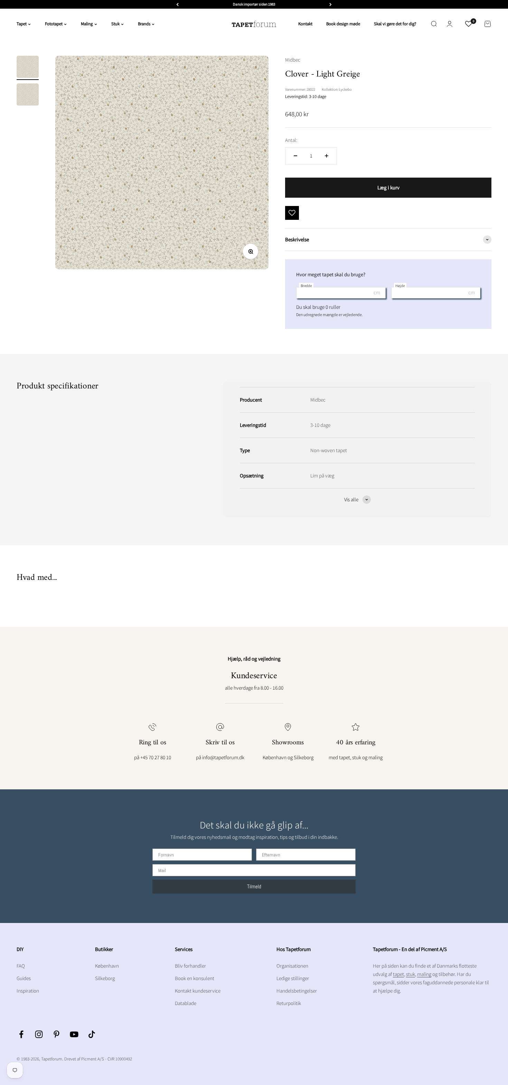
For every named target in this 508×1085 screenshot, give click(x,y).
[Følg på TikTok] (91, 1034)
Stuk (115, 24)
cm (377, 292)
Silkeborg (105, 978)
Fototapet (54, 24)
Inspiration (28, 990)
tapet (398, 974)
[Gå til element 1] (28, 68)
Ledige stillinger (292, 978)
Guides (24, 978)
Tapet (22, 24)
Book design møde (343, 24)
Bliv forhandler (190, 965)
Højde (400, 285)
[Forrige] (177, 4)
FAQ (21, 965)
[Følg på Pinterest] (56, 1034)
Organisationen (292, 965)
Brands (144, 24)
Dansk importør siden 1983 (254, 4)
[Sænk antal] (295, 155)
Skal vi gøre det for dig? (395, 24)
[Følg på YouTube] (74, 1034)
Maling (87, 24)
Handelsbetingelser (296, 990)
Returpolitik (288, 1003)
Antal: (291, 140)
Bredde (306, 285)
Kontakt (305, 24)
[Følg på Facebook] (21, 1034)
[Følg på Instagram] (39, 1034)
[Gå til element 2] (28, 95)
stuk (410, 974)
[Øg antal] (327, 155)
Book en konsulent (194, 978)
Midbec (292, 59)
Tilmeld (254, 886)
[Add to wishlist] (292, 213)
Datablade (185, 1003)
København (107, 965)
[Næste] (330, 4)
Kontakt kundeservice (197, 990)
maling (424, 974)
